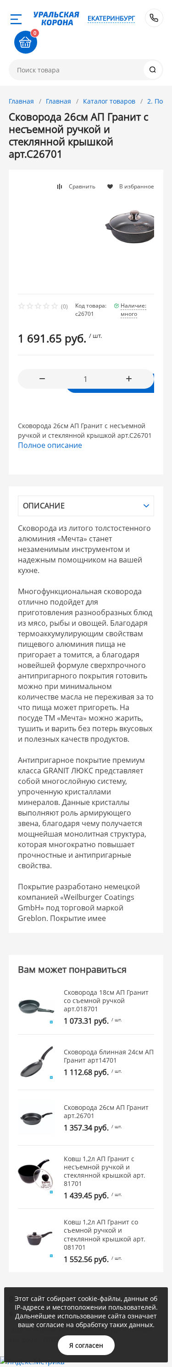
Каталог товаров (109, 101)
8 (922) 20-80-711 (154, 18)
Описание (44, 506)
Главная (21, 101)
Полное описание (50, 445)
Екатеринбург (111, 18)
